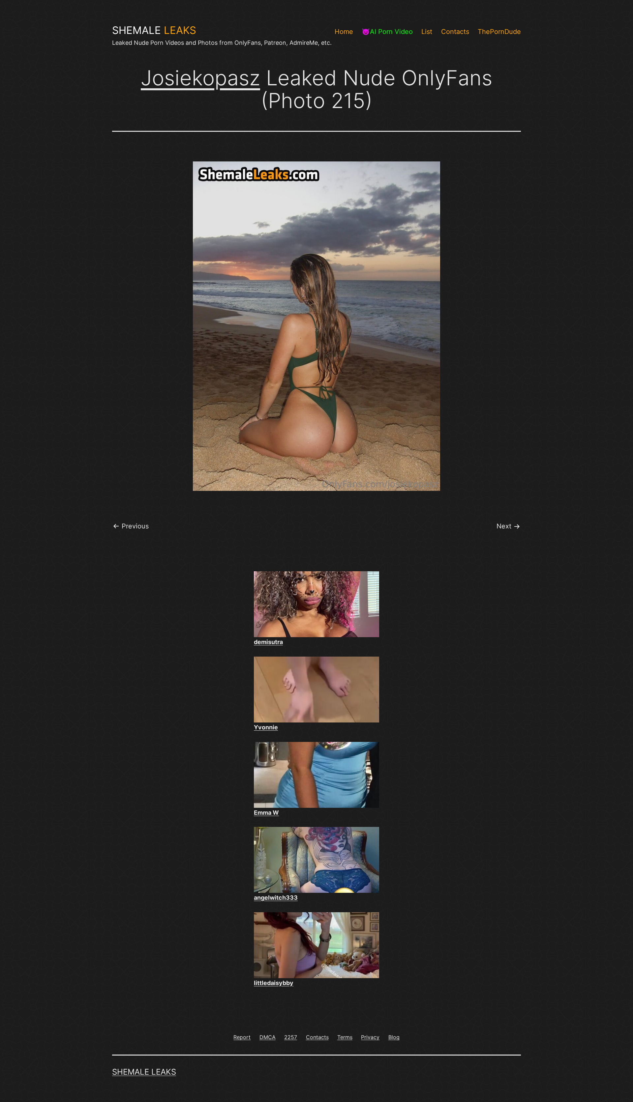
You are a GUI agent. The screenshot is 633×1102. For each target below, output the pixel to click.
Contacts (455, 32)
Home (344, 32)
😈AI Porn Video (387, 32)
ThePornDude (499, 32)
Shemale (154, 30)
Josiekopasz (200, 77)
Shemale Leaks (144, 1072)
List (426, 32)
